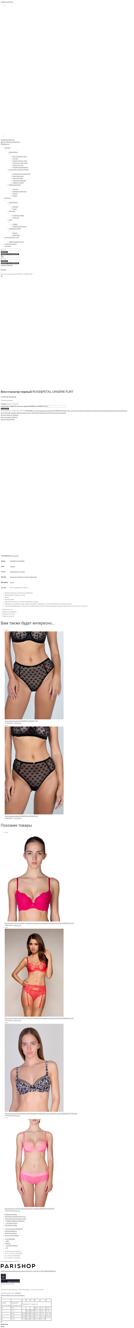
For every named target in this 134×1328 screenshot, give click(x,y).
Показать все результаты (10, 254)
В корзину (5, 408)
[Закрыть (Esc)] (1, 1324)
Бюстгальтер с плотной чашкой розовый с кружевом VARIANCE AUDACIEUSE (30, 1208)
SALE (68, 411)
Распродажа (49, 411)
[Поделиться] (3, 1324)
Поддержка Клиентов (8, 140)
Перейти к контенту (7, 2)
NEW (64, 411)
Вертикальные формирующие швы (105, 411)
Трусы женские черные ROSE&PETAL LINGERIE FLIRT (21, 721)
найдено (4, 252)
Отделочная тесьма (30, 577)
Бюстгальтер (14, 556)
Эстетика (22, 572)
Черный (12, 566)
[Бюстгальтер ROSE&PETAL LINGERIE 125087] (67, 276)
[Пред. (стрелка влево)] (1, 1326)
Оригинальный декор (17, 577)
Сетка (28, 413)
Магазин (3, 269)
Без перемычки (89, 411)
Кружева (13, 413)
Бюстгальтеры (40, 411)
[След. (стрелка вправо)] (3, 1326)
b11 (33, 411)
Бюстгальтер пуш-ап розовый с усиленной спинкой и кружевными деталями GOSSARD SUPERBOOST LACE (39, 923)
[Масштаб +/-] (7, 1324)
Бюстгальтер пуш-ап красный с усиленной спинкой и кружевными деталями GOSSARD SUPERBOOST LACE (39, 1018)
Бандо (81, 411)
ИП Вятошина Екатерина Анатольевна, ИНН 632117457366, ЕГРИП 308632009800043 (28, 1271)
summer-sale (75, 411)
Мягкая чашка (21, 413)
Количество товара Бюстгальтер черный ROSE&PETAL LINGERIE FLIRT (24, 406)
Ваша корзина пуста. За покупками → (13, 1295)
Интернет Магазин (7, 265)
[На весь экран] (5, 1324)
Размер (3, 404)
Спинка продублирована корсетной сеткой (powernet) (48, 413)
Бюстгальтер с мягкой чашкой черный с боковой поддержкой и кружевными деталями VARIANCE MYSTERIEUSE (41, 1113)
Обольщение (14, 572)
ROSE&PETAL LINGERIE (17, 561)
